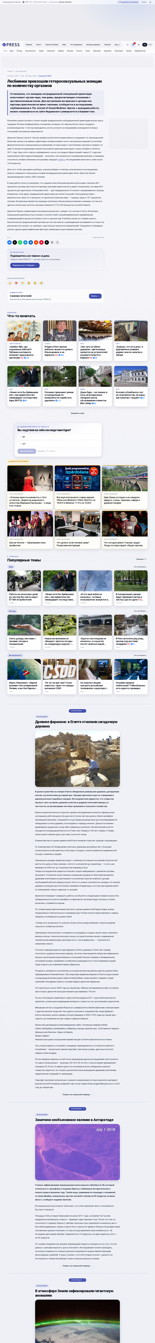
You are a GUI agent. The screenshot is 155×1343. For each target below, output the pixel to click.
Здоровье (107, 51)
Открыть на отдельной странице (77, 1095)
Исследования (21, 71)
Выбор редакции (93, 45)
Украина (61, 51)
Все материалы (141, 567)
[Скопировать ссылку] (57, 242)
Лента (38, 45)
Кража (41, 51)
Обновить (141, 559)
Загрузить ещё (77, 413)
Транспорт (97, 51)
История (70, 51)
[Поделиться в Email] (52, 242)
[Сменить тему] (138, 44)
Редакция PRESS (44, 76)
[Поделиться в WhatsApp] (20, 242)
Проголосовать (27, 451)
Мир (64, 45)
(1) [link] (21, 357)
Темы (5, 51)
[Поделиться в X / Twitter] (15, 242)
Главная (29, 45)
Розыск (79, 51)
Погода (19, 51)
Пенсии (128, 51)
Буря (11, 51)
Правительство (140, 51)
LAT (150, 45)
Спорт (87, 51)
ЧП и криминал (76, 45)
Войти (144, 2)
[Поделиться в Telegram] (25, 242)
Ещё (116, 45)
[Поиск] (127, 44)
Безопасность (30, 51)
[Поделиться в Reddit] (36, 242)
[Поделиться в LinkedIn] (31, 242)
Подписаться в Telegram (25, 265)
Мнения (108, 45)
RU (145, 45)
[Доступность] (150, 2)
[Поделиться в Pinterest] (41, 242)
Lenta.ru (61, 159)
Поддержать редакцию (128, 2)
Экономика (119, 51)
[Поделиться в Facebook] (9, 242)
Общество (51, 51)
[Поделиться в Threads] (47, 242)
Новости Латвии (51, 45)
